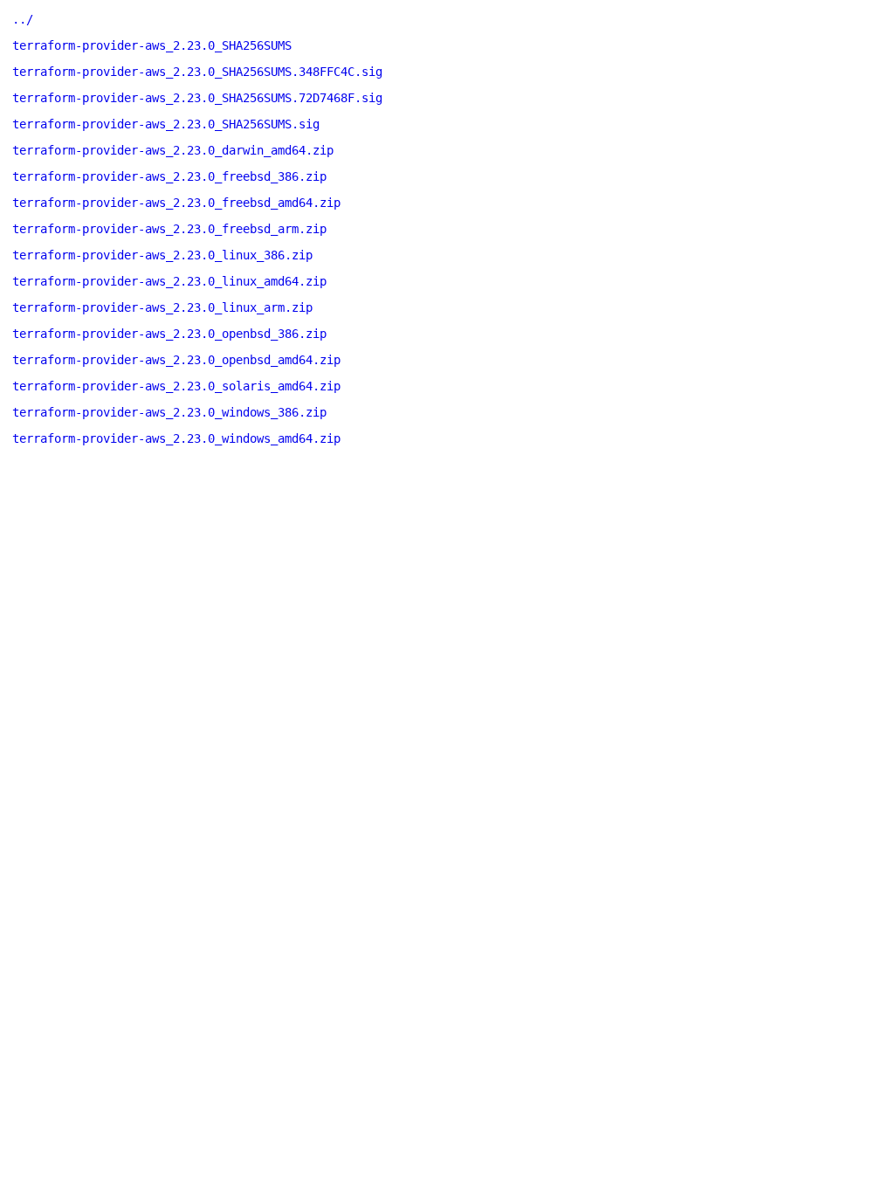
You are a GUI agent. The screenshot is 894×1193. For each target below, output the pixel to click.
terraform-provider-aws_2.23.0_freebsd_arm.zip (169, 229)
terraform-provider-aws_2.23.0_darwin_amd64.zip (173, 150)
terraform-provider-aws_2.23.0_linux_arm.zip (162, 307)
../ (22, 19)
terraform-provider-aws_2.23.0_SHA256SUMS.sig (166, 124)
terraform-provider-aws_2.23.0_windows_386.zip (169, 412)
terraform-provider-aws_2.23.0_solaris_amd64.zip (176, 386)
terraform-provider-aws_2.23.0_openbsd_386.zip (169, 334)
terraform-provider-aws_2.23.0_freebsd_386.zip (169, 176)
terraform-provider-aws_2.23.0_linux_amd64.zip (169, 281)
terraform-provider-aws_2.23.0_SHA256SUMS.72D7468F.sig (197, 98)
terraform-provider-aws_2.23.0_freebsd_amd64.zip (176, 203)
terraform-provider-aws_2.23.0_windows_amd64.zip (176, 438)
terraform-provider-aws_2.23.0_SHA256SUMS (152, 45)
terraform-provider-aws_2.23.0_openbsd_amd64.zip (176, 360)
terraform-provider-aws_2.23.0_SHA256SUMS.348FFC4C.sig (197, 72)
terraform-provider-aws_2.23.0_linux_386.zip (162, 255)
